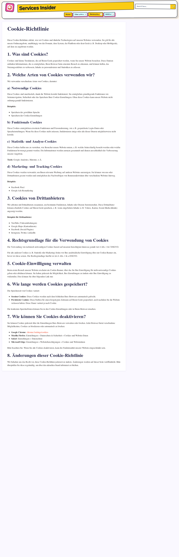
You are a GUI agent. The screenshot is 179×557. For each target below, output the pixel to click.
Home (68, 14)
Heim (108, 14)
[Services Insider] (9, 7)
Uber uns (78, 14)
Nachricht (94, 14)
